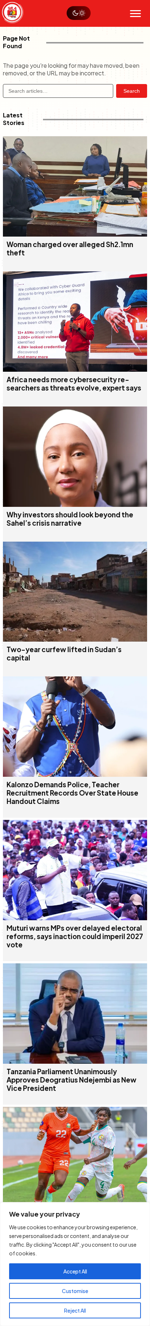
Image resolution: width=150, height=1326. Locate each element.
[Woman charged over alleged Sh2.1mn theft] (75, 234)
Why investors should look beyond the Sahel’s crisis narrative (70, 518)
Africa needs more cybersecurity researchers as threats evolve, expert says (74, 383)
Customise (75, 1291)
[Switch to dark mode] (79, 13)
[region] (75, 1264)
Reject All (75, 1310)
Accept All (75, 1271)
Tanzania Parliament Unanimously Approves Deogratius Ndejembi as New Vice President (72, 1079)
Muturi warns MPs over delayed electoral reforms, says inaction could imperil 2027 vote (75, 936)
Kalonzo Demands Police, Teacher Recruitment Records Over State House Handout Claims (72, 792)
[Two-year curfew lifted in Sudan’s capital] (75, 639)
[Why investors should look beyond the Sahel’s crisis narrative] (75, 504)
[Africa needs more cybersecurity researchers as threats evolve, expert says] (75, 369)
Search (131, 91)
